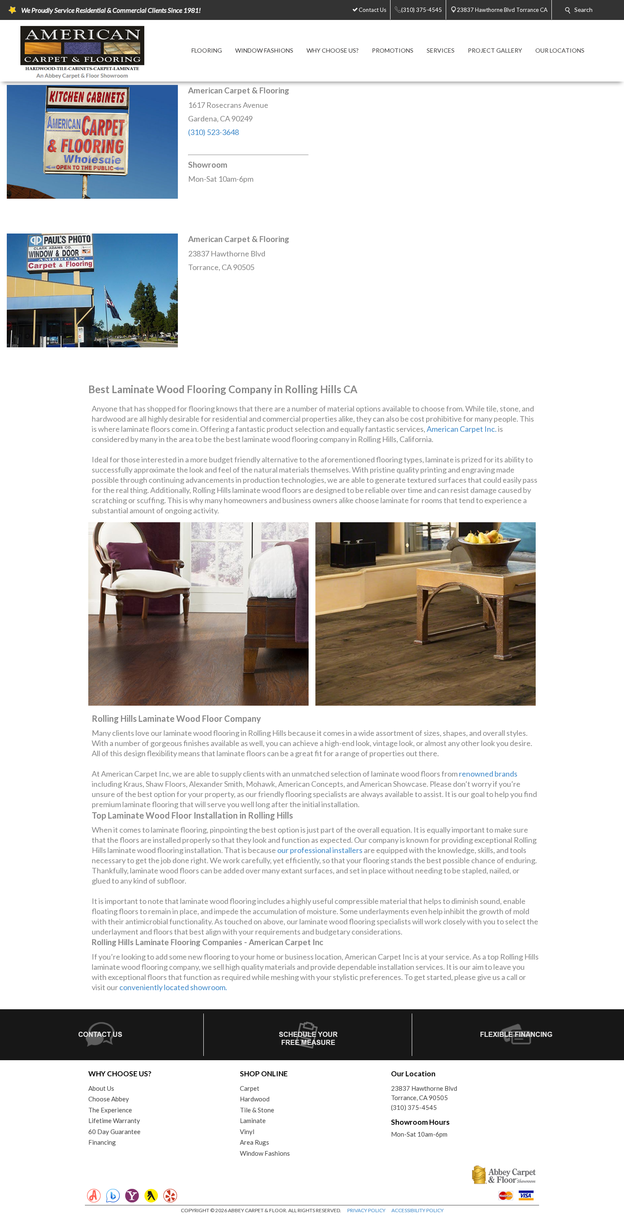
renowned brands (488, 773)
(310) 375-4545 (414, 1107)
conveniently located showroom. (173, 987)
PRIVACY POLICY (366, 1210)
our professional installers (320, 850)
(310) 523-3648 (213, 132)
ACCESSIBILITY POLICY (417, 1210)
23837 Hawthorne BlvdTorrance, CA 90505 (424, 1093)
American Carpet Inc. (462, 429)
